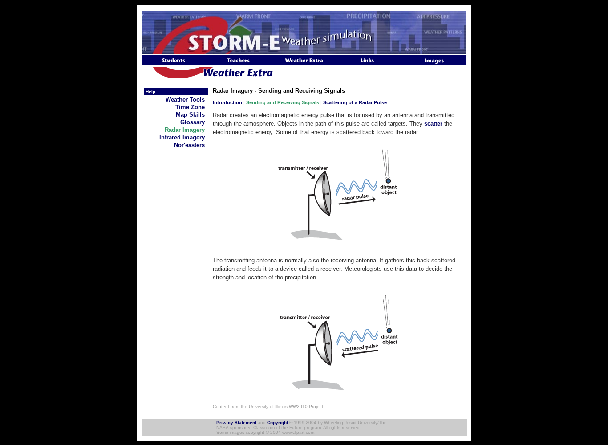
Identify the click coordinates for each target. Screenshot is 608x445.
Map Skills (192, 114)
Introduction (227, 102)
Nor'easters (191, 145)
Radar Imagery (186, 130)
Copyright (277, 422)
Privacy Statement (236, 422)
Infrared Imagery (183, 137)
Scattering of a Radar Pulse (355, 102)
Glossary (194, 122)
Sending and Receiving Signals (282, 102)
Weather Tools (187, 99)
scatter (433, 123)
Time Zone (191, 107)
